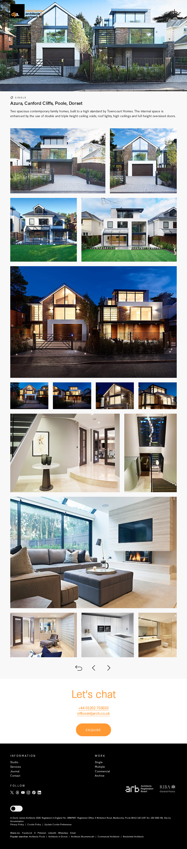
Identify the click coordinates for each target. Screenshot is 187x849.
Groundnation (16, 821)
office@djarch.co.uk (93, 713)
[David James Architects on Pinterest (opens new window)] (34, 792)
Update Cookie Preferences (58, 824)
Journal (14, 771)
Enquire (93, 730)
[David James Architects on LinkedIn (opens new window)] (39, 792)
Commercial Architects (108, 836)
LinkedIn (52, 832)
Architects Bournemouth (82, 836)
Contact (15, 775)
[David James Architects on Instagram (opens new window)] (28, 792)
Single (21, 97)
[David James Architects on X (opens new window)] (12, 792)
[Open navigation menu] (174, 11)
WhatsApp (63, 832)
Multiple (100, 766)
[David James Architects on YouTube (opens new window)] (23, 792)
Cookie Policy (34, 824)
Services (15, 766)
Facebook (27, 832)
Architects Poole (37, 836)
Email (72, 832)
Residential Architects (133, 836)
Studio (14, 762)
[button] (16, 809)
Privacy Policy (17, 824)
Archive (99, 775)
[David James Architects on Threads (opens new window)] (17, 792)
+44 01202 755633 (93, 707)
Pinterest (42, 832)
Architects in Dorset (58, 836)
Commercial (102, 771)
